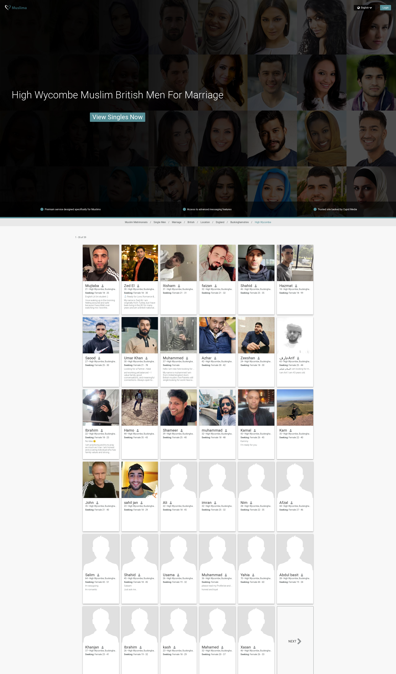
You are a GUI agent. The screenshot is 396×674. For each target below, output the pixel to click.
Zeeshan (248, 358)
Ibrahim (91, 430)
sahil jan (131, 502)
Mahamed (210, 647)
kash (167, 647)
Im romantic (91, 589)
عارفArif (287, 358)
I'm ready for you (249, 445)
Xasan (246, 647)
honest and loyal (210, 589)
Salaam (128, 586)
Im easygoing (91, 586)
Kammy (244, 441)
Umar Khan (133, 358)
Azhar (207, 358)
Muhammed (173, 358)
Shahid (246, 286)
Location (205, 222)
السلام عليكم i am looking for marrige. (295, 369)
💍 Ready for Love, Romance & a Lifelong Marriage (139, 296)
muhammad (212, 430)
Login (386, 7)
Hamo (129, 430)
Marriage (176, 222)
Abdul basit (288, 575)
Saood (90, 358)
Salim (90, 575)
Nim (244, 502)
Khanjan (92, 647)
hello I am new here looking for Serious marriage (178, 369)
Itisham (169, 286)
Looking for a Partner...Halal (137, 369)
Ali (165, 502)
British (190, 222)
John (89, 502)
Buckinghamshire (239, 222)
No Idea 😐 (90, 441)
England (220, 222)
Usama (169, 575)
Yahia (245, 575)
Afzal (283, 502)
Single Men (160, 222)
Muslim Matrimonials (136, 222)
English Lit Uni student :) (96, 296)
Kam (283, 430)
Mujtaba (92, 286)
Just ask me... (130, 589)
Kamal (246, 430)
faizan (207, 286)
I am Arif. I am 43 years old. (292, 372)
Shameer (170, 430)
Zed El (129, 286)
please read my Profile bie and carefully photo (217, 586)
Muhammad (212, 575)
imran (207, 502)
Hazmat (286, 286)
